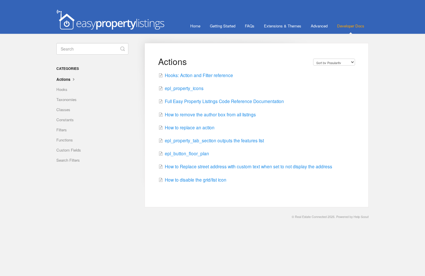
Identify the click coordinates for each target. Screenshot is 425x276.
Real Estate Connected (311, 217)
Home (195, 26)
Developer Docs (350, 26)
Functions (64, 140)
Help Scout (361, 217)
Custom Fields (68, 150)
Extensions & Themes (282, 26)
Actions (63, 79)
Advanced (319, 26)
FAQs (249, 26)
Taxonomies (66, 99)
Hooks (61, 89)
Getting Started (222, 26)
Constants (65, 119)
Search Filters (68, 160)
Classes (63, 109)
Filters (61, 130)
